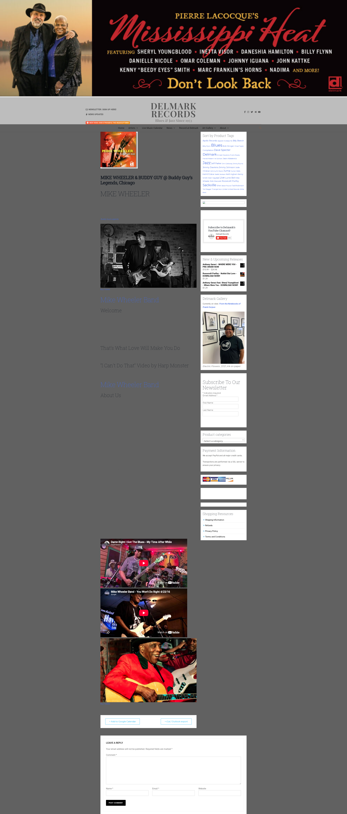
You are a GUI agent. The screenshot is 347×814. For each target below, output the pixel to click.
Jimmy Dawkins (210, 167)
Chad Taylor (239, 146)
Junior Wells (235, 171)
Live (222, 177)
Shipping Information (214, 520)
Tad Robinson (238, 186)
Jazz (207, 162)
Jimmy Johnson (227, 167)
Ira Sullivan (218, 159)
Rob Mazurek (215, 181)
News (169, 128)
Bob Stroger (228, 146)
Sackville (209, 185)
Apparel (220, 141)
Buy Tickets (105, 289)
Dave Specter (222, 150)
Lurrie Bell (230, 178)
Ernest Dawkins (223, 155)
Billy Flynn (207, 146)
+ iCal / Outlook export (176, 721)
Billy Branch (238, 140)
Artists (131, 128)
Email (155, 788)
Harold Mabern (208, 159)
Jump (226, 170)
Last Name (208, 410)
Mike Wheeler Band (129, 299)
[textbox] (223, 441)
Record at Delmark (188, 128)
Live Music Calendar (152, 128)
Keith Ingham (231, 174)
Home (121, 128)
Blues (216, 145)
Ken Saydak (213, 178)
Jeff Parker (216, 163)
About (223, 128)
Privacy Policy (211, 531)
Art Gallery (207, 128)
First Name (208, 403)
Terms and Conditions (215, 536)
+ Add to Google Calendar (122, 721)
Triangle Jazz (217, 189)
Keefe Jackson (220, 174)
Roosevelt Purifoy (230, 181)
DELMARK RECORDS (174, 109)
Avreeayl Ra (228, 141)
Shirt (219, 185)
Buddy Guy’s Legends (110, 219)
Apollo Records (210, 140)
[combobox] (224, 440)
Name (109, 788)
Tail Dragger (207, 189)
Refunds (209, 525)
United (224, 189)
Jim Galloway (227, 164)
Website (202, 788)
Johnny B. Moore (217, 171)
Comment (111, 755)
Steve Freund (226, 186)
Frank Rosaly (235, 155)
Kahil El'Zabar (208, 174)
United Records (233, 189)
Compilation (208, 150)
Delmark (210, 154)
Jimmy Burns (238, 164)
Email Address (210, 395)
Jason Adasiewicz (230, 158)
